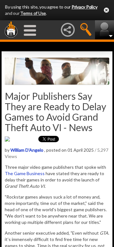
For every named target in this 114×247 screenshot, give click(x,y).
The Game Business (25, 173)
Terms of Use (33, 13)
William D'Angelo (26, 150)
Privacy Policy (85, 7)
